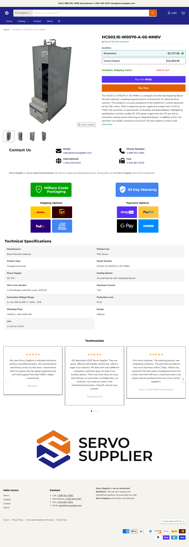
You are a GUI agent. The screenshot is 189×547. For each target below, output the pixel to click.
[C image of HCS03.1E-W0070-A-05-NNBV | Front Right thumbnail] (20, 136)
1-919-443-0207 (72, 162)
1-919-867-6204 (135, 162)
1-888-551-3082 (135, 152)
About (6, 507)
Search (6, 520)
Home (6, 29)
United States (171, 521)
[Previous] (6, 379)
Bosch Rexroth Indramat (117, 41)
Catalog (7, 499)
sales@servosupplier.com (77, 152)
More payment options (144, 88)
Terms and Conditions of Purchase (39, 520)
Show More (107, 124)
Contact (7, 503)
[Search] (152, 13)
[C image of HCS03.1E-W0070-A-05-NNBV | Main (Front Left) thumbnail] (8, 136)
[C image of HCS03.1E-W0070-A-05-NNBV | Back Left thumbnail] (32, 136)
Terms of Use (61, 520)
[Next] (183, 379)
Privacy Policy (17, 520)
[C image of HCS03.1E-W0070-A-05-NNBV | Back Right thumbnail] (43, 136)
